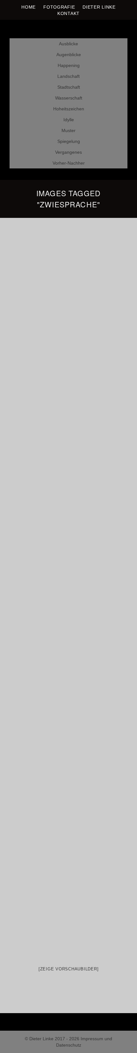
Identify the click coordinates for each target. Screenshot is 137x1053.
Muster (68, 130)
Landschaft (68, 76)
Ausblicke (68, 43)
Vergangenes (68, 152)
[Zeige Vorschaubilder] (69, 969)
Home (28, 7)
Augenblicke (68, 54)
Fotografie (59, 7)
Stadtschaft (68, 87)
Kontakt (68, 13)
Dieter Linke (99, 7)
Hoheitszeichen (68, 108)
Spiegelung (68, 141)
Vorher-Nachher (69, 163)
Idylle (68, 119)
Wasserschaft (68, 97)
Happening (69, 65)
